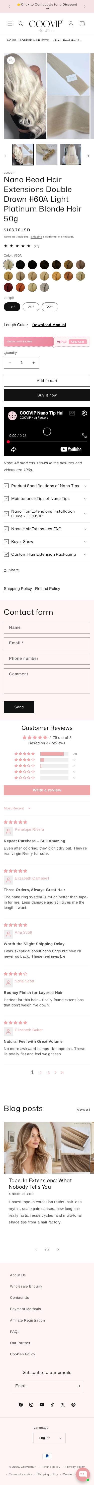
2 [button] (41, 1073)
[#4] (56, 264)
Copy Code (77, 341)
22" (50, 307)
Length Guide (16, 325)
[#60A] (8, 264)
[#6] (68, 264)
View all (83, 1110)
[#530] (20, 287)
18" (12, 307)
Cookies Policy (22, 1354)
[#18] (32, 276)
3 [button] (49, 1073)
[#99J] (8, 287)
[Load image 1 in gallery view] (23, 154)
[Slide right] (88, 155)
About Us (18, 1275)
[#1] (20, 264)
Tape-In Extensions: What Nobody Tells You (40, 1183)
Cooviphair (28, 1466)
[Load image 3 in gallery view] (70, 154)
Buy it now (47, 395)
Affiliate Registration (27, 1320)
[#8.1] (80, 264)
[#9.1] (20, 276)
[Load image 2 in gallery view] (46, 154)
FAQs (14, 1332)
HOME (11, 40)
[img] (15, 822)
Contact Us (19, 1298)
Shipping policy (47, 1474)
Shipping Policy (18, 588)
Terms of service (20, 1474)
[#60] (80, 276)
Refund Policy (47, 588)
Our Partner (20, 1343)
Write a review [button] (47, 790)
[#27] (56, 276)
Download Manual (49, 325)
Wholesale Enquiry (26, 1286)
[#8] (8, 276)
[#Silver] (44, 287)
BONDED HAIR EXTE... (35, 40)
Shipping (36, 236)
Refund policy (51, 1466)
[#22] (44, 276)
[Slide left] (5, 155)
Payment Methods (25, 1309)
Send (19, 707)
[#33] (68, 276)
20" (31, 307)
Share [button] (14, 570)
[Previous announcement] (9, 6)
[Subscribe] (78, 1386)
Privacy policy (75, 1466)
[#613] (32, 287)
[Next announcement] (84, 6)
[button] (10, 23)
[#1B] (32, 264)
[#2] (44, 264)
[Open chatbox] (83, 1474)
